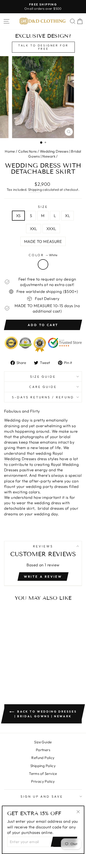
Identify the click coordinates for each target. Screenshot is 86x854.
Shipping (35, 189)
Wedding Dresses (20, 458)
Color (43, 255)
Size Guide (43, 376)
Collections (27, 151)
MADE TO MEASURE (43, 241)
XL (67, 215)
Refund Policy (42, 757)
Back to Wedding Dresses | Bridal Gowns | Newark (45, 714)
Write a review (43, 576)
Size (43, 207)
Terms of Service (43, 773)
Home (10, 151)
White (43, 264)
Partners (43, 750)
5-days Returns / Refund (43, 397)
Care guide (43, 387)
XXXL (51, 228)
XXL (33, 228)
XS (18, 215)
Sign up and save (42, 796)
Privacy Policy (43, 781)
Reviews (43, 546)
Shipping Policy (43, 765)
